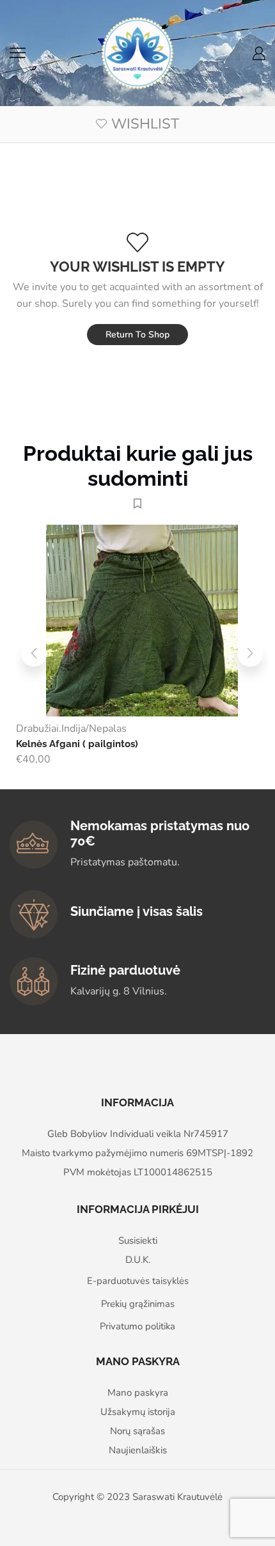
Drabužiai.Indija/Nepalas (71, 729)
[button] (34, 654)
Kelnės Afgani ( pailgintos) (77, 743)
